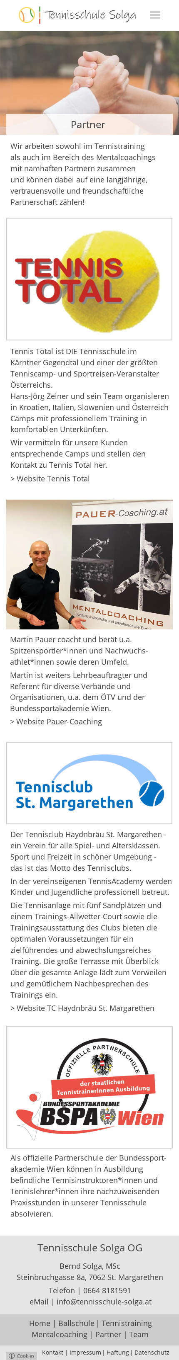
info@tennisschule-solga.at (104, 1302)
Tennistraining (127, 1323)
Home (39, 1323)
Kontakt (52, 1352)
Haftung (118, 1352)
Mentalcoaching (59, 1334)
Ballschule (76, 1323)
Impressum (85, 1352)
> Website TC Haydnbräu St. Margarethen (82, 1008)
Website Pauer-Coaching (59, 721)
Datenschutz (151, 1352)
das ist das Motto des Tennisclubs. (72, 868)
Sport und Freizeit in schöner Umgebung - (84, 857)
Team (139, 1334)
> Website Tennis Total (50, 478)
